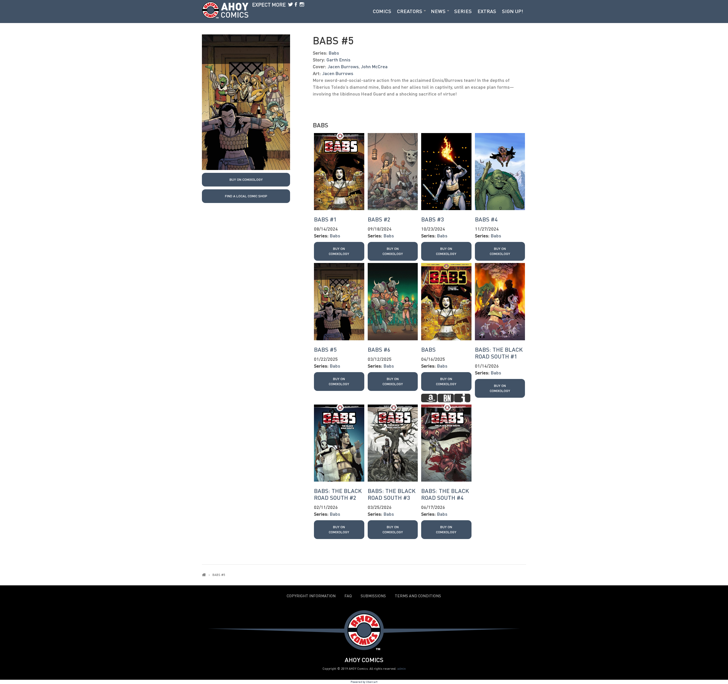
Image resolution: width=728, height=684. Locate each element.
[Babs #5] (246, 101)
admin (401, 668)
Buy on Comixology (246, 179)
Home (204, 575)
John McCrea (374, 66)
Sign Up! (512, 11)
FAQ (348, 596)
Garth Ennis (338, 59)
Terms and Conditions (418, 596)
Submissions (373, 596)
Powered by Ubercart (364, 681)
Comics (382, 11)
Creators (409, 11)
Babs (334, 52)
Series (463, 11)
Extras (486, 11)
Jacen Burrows (343, 66)
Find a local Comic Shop (246, 196)
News (438, 11)
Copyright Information (311, 596)
